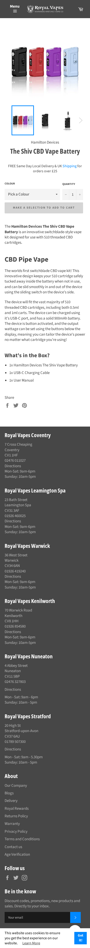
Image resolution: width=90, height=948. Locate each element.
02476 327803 (15, 682)
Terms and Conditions (22, 839)
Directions (13, 466)
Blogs (9, 793)
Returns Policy (16, 816)
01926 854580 (15, 626)
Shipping (70, 166)
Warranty (12, 823)
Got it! (80, 938)
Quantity (68, 184)
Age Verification (17, 854)
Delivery (11, 801)
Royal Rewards (17, 808)
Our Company (16, 785)
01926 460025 (15, 516)
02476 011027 (15, 460)
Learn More (31, 943)
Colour (10, 184)
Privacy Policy (16, 831)
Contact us (13, 847)
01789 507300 (15, 741)
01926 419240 (15, 571)
